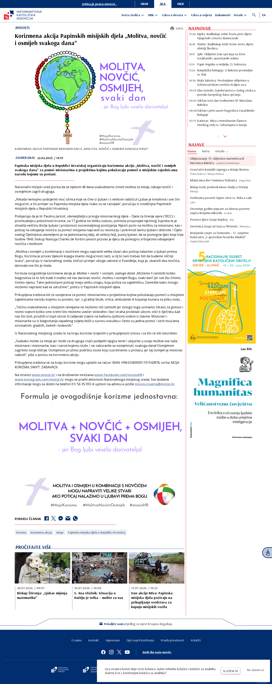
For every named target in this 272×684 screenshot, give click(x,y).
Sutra (206, 151)
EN (264, 15)
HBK (151, 15)
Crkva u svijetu (201, 15)
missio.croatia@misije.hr (155, 384)
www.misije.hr (43, 375)
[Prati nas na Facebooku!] (103, 652)
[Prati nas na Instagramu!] (111, 652)
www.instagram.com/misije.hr (39, 379)
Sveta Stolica (130, 15)
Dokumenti (222, 15)
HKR (180, 3)
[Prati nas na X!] (119, 652)
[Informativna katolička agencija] (94, 670)
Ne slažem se (255, 670)
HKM (144, 3)
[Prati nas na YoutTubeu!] (127, 652)
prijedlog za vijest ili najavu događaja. (138, 624)
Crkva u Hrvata (172, 15)
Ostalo (238, 15)
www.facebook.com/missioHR (118, 375)
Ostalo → (222, 151)
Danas (192, 151)
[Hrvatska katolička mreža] (60, 670)
